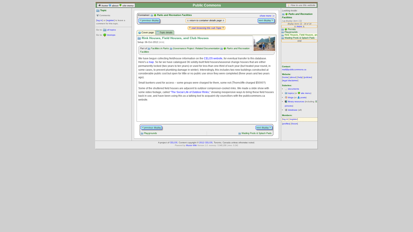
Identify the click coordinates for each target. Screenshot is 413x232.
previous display (150, 20)
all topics (111, 30)
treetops (111, 35)
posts (303, 97)
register (110, 20)
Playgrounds (150, 133)
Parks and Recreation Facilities (174, 15)
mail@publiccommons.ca (294, 69)
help (300, 77)
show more (265, 15)
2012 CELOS (206, 142)
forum (294, 123)
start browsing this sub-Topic (206, 28)
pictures (289, 106)
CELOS (173, 142)
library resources (296, 101)
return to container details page (205, 20)
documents (293, 89)
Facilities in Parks (160, 48)
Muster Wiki (191, 145)
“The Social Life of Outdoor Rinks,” (190, 92)
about (115, 5)
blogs (290, 97)
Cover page (147, 32)
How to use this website (303, 5)
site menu (128, 5)
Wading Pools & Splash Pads (257, 133)
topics (291, 93)
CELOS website (213, 58)
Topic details (166, 32)
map (151, 62)
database (292, 110)
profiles (286, 123)
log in (99, 20)
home (105, 5)
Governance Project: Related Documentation (196, 48)
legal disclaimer (290, 80)
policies (307, 77)
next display (265, 20)
